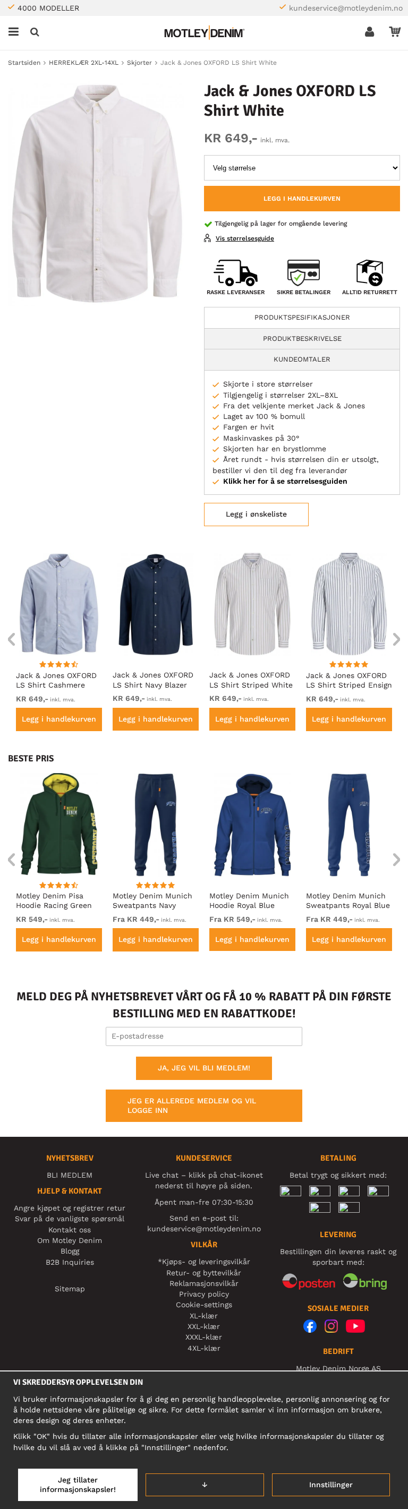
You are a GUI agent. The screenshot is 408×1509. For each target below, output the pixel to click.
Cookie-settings (204, 1304)
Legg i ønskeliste (256, 514)
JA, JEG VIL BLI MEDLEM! (204, 1068)
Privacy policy (204, 1294)
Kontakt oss (69, 1229)
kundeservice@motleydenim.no (346, 8)
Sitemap (70, 1288)
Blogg (70, 1251)
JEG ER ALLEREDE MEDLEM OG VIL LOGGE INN (192, 1105)
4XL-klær (204, 1348)
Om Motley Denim (69, 1240)
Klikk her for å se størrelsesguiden (285, 481)
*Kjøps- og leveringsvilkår (204, 1261)
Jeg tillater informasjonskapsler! (78, 1485)
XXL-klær (204, 1326)
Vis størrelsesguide (245, 238)
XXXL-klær (203, 1337)
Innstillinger (331, 1484)
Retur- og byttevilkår (203, 1272)
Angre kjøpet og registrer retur (69, 1208)
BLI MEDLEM (69, 1175)
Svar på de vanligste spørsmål (69, 1218)
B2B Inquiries (70, 1262)
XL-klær (204, 1315)
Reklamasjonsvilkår (204, 1283)
